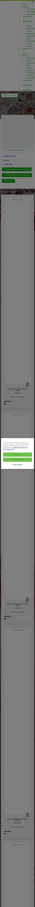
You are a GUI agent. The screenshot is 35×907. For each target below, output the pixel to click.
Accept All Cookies (17, 459)
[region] (17, 453)
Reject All (17, 454)
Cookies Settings (17, 464)
